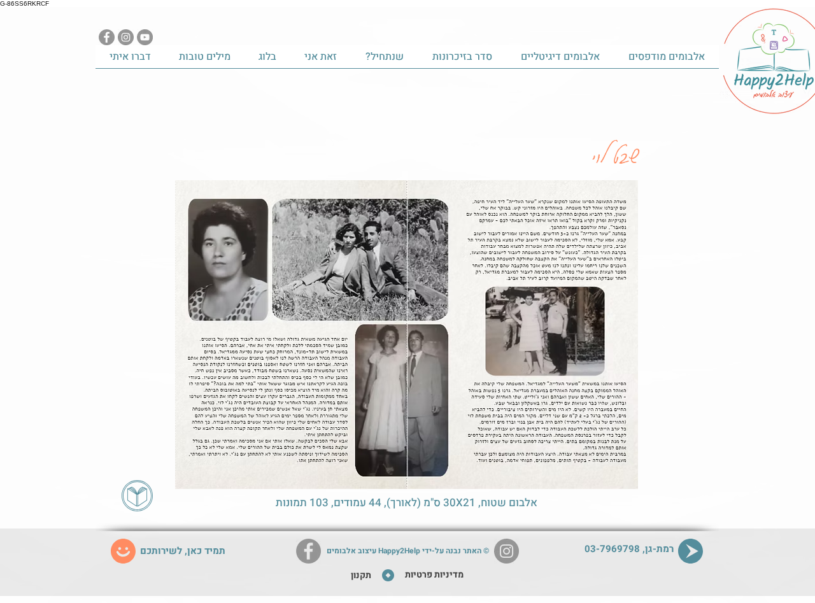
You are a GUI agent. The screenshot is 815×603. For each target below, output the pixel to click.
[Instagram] (126, 37)
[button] (406, 334)
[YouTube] (145, 37)
